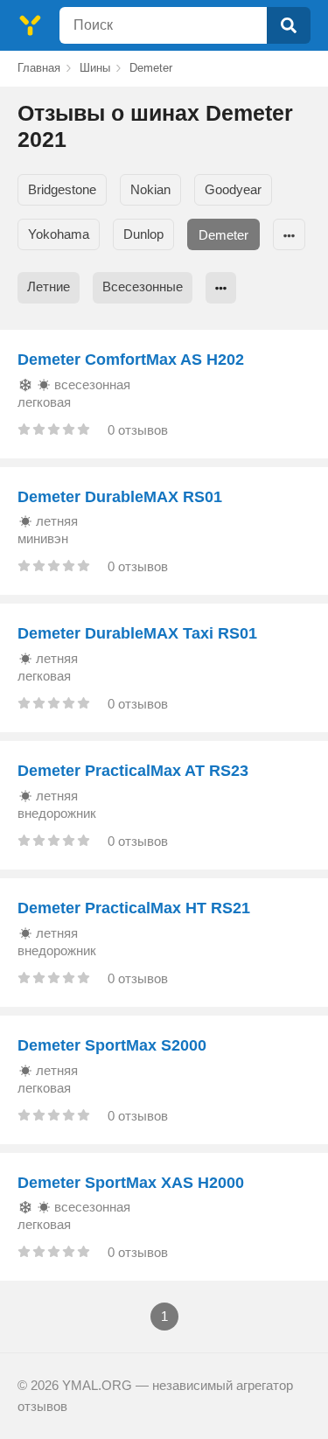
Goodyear (233, 189)
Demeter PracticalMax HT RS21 (133, 908)
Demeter (223, 234)
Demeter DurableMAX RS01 (119, 497)
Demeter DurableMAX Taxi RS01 (137, 633)
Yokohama (58, 234)
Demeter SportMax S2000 (111, 1045)
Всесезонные (142, 286)
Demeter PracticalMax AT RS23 (132, 770)
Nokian (150, 189)
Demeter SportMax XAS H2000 (130, 1182)
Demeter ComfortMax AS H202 (130, 359)
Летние (48, 286)
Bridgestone (62, 189)
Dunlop (143, 234)
